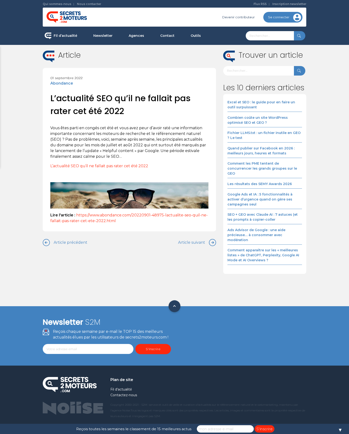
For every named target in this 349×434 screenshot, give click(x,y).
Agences (136, 35)
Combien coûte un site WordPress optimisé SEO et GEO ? (257, 120)
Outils (196, 35)
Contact (167, 35)
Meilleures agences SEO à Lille (152, 82)
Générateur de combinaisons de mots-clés (216, 110)
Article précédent (70, 242)
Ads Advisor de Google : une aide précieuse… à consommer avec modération (256, 235)
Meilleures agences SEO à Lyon (153, 67)
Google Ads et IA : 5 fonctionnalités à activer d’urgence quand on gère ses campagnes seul (259, 199)
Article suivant (191, 242)
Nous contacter (89, 4)
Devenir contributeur (238, 17)
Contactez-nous (123, 395)
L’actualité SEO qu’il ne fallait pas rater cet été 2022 (99, 166)
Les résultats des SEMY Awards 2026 (259, 184)
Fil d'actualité (121, 389)
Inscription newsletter (289, 4)
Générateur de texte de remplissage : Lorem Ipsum (219, 70)
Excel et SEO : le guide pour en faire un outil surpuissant (261, 104)
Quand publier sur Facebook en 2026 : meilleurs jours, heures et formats (261, 150)
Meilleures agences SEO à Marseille (157, 112)
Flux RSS (260, 4)
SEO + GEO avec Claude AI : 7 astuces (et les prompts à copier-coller (262, 217)
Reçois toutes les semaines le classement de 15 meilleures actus (133, 429)
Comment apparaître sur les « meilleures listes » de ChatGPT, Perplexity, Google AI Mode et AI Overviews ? (263, 255)
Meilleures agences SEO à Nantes (155, 97)
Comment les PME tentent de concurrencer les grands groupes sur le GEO (262, 168)
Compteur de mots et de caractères (219, 52)
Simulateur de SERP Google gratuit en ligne (218, 90)
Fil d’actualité (65, 35)
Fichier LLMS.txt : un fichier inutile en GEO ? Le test (264, 135)
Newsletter (103, 35)
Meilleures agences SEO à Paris (153, 52)
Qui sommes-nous (57, 4)
